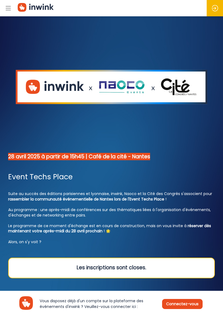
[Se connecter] (215, 8)
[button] (8, 8)
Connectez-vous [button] (182, 303)
